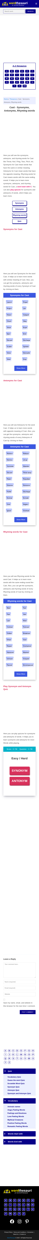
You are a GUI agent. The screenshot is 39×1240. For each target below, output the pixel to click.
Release (26, 453)
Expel (25, 327)
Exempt (9, 498)
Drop (24, 359)
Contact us (23, 1234)
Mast (25, 621)
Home (6, 99)
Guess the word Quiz (16, 1080)
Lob (24, 308)
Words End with (14, 1142)
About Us (15, 1234)
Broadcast (26, 633)
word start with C (24, 187)
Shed (8, 359)
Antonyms (19, 209)
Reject (9, 479)
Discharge (26, 340)
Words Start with (14, 1134)
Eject (8, 334)
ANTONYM (19, 781)
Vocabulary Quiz (14, 1077)
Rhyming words (19, 215)
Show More (20, 368)
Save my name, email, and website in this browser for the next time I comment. (19, 1004)
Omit (8, 504)
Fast (24, 608)
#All (24, 86)
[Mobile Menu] (36, 4)
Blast (8, 608)
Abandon (26, 466)
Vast (24, 614)
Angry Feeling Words (16, 1110)
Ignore (9, 511)
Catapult (26, 315)
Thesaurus (13, 99)
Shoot (9, 327)
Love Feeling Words (15, 1116)
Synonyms (19, 203)
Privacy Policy (8, 1232)
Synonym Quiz (13, 1087)
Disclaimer (30, 1232)
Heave (9, 315)
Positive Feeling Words (17, 1123)
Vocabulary (12, 1101)
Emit (24, 334)
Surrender (10, 466)
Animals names (13, 1107)
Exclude (26, 498)
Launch (9, 302)
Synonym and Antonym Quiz (19, 1093)
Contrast (10, 627)
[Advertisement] (19, 36)
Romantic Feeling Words (17, 1126)
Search (30, 11)
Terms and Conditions (20, 1232)
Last (8, 621)
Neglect (25, 504)
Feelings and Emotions (16, 1113)
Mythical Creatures (15, 1120)
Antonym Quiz (13, 1090)
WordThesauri (11, 1238)
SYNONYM (19, 770)
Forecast (26, 627)
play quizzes (15, 190)
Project (9, 308)
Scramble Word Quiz (16, 1083)
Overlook (26, 511)
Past (8, 614)
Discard (9, 340)
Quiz (19, 221)
